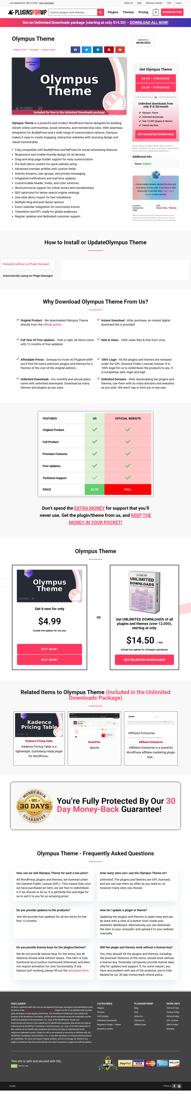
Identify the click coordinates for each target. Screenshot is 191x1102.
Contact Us (139, 1020)
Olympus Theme (48, 50)
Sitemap (170, 1029)
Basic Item (162, 208)
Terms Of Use (173, 1008)
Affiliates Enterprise (151, 742)
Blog (139, 3)
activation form (78, 970)
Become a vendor (105, 1029)
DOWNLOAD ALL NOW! (149, 22)
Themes (172, 208)
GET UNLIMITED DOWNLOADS (156, 134)
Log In (178, 3)
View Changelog (46, 3)
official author (52, 324)
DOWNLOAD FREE (172, 12)
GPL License (172, 1020)
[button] (75, 49)
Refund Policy (173, 1016)
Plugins (100, 1008)
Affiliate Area (140, 1024)
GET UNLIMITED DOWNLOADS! (144, 660)
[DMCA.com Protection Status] (20, 1066)
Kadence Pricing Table (39, 741)
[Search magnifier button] (100, 12)
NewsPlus (94, 742)
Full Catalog (102, 1016)
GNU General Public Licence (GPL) (39, 1010)
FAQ (169, 3)
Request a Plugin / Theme (109, 1024)
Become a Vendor (154, 3)
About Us (128, 3)
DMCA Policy (172, 1024)
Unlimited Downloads (107, 1020)
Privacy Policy (173, 1012)
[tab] (28, 264)
